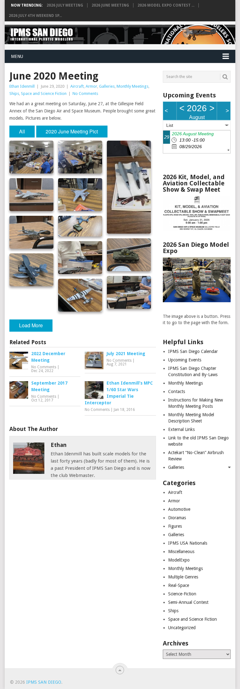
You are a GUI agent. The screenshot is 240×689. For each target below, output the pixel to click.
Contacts (176, 391)
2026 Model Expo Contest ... (166, 5)
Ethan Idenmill (22, 86)
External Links (181, 429)
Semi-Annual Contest (188, 602)
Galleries (107, 86)
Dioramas (177, 517)
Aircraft (77, 86)
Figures (175, 526)
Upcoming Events (184, 359)
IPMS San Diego (43, 682)
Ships (14, 93)
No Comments (85, 93)
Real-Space (178, 585)
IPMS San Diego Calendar (193, 351)
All (22, 131)
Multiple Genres (183, 576)
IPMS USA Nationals (187, 543)
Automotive (179, 509)
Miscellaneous (181, 551)
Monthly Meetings (132, 86)
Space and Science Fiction (44, 93)
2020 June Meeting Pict (72, 131)
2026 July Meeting (65, 5)
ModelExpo (179, 559)
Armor (91, 86)
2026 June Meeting (110, 5)
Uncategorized (182, 627)
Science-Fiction (182, 593)
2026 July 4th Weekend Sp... (35, 15)
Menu (17, 56)
